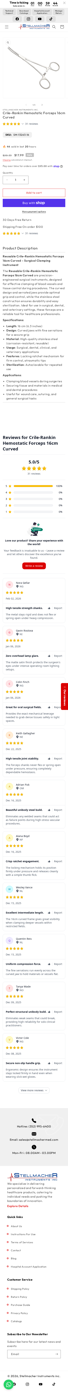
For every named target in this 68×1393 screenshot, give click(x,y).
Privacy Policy (19, 1313)
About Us (16, 1226)
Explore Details (17, 1206)
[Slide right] (42, 105)
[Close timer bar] (64, 2)
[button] (7, 27)
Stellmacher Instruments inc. (40, 1376)
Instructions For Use (23, 1234)
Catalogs (16, 1321)
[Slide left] (26, 105)
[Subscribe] (57, 1354)
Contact (16, 1250)
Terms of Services (22, 1242)
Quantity (8, 172)
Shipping (7, 160)
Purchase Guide (20, 1305)
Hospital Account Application (29, 1266)
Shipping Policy (20, 1288)
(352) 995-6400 (40, 1126)
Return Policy (19, 1297)
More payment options (34, 211)
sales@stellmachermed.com (38, 1139)
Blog (13, 1258)
